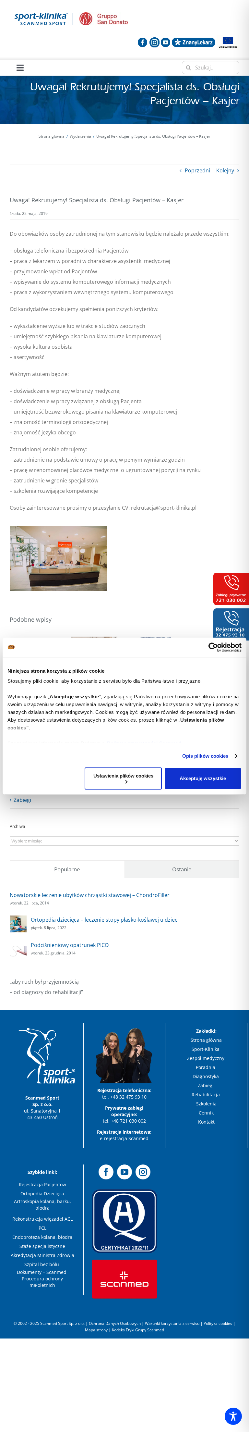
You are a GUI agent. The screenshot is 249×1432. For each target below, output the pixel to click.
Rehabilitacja (206, 1094)
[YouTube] (124, 1171)
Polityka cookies (218, 1323)
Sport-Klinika (206, 1049)
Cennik (206, 1113)
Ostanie (182, 869)
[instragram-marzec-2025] (154, 40)
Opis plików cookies (205, 756)
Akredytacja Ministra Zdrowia (42, 1255)
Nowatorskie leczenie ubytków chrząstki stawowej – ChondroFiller (90, 895)
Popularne (67, 869)
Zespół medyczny (206, 1058)
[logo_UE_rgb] (228, 37)
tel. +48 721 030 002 (124, 1121)
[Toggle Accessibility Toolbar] (233, 1416)
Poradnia (206, 1067)
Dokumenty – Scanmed (42, 1272)
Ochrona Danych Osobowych (115, 1323)
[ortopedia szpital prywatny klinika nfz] (41, 12)
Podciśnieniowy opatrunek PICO (70, 945)
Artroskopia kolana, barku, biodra (42, 1204)
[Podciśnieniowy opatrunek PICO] (18, 946)
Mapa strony (96, 1330)
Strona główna (206, 1040)
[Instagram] (143, 1171)
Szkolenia (206, 1104)
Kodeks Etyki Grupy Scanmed (138, 1330)
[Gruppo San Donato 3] (103, 15)
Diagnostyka (206, 1076)
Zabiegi (22, 799)
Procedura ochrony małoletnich (42, 1282)
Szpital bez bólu (42, 1264)
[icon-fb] (142, 40)
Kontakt (206, 1122)
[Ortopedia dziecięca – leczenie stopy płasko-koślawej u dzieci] (18, 920)
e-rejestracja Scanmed (124, 1138)
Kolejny (225, 170)
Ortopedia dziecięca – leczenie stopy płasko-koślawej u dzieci (105, 919)
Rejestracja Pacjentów (42, 1184)
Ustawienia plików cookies (123, 775)
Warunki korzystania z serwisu (172, 1323)
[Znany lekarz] (194, 40)
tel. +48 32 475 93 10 (124, 1097)
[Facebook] (106, 1171)
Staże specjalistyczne (42, 1246)
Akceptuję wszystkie (203, 778)
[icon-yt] (165, 40)
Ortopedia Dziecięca (42, 1193)
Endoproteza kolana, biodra (42, 1237)
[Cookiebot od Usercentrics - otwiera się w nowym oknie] (213, 647)
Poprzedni (197, 170)
